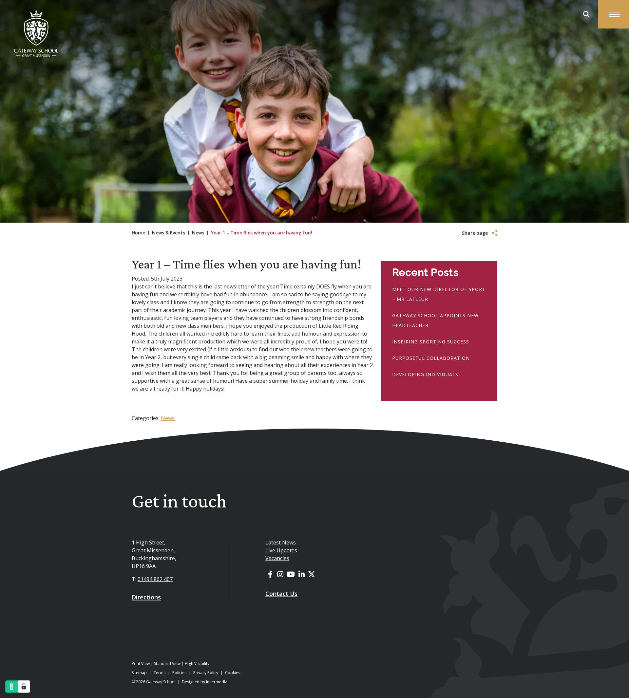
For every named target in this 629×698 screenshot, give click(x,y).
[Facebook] (270, 574)
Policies (179, 672)
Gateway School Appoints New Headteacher (435, 320)
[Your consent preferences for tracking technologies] (24, 686)
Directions (146, 597)
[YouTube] (291, 574)
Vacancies (277, 558)
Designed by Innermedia (204, 682)
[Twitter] (311, 574)
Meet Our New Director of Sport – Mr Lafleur (439, 294)
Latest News (280, 542)
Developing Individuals (425, 374)
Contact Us (281, 593)
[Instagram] (280, 574)
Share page (475, 233)
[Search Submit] (586, 14)
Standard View (167, 663)
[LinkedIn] (301, 574)
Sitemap (139, 672)
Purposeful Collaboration (431, 358)
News (168, 418)
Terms (159, 672)
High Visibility (197, 663)
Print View (141, 663)
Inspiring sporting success (430, 342)
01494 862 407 (155, 579)
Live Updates (281, 550)
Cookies (232, 672)
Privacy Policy (205, 672)
